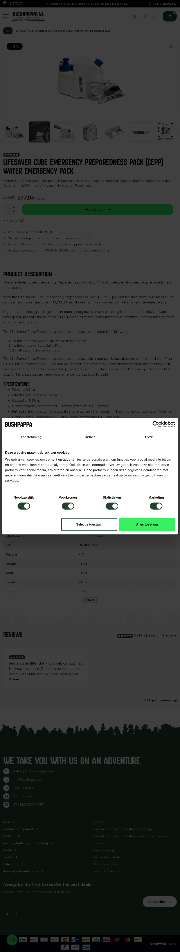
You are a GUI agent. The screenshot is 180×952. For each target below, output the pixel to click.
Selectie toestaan (89, 524)
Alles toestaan (147, 524)
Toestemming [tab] (31, 437)
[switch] (68, 506)
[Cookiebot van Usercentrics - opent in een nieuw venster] (156, 424)
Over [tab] (149, 437)
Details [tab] (90, 437)
